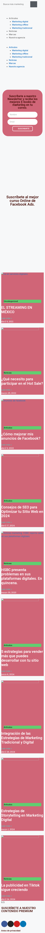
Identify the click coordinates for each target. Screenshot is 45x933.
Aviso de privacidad (10, 930)
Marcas (12, 34)
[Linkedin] (23, 924)
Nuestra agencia (17, 37)
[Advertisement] (22, 163)
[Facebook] (4, 924)
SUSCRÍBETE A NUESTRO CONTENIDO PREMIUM (18, 909)
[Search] (33, 4)
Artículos (13, 18)
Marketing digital (20, 21)
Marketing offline (20, 24)
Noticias (13, 31)
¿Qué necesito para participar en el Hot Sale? (22, 381)
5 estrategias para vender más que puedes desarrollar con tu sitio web (22, 658)
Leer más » (6, 318)
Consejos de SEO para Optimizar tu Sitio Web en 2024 (22, 511)
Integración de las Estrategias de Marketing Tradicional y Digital (21, 737)
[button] (22, 44)
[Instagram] (11, 924)
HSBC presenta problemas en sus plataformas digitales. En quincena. (21, 576)
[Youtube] (17, 924)
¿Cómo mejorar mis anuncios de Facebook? (20, 436)
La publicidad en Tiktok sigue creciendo (20, 887)
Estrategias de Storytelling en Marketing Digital (22, 815)
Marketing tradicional (22, 28)
